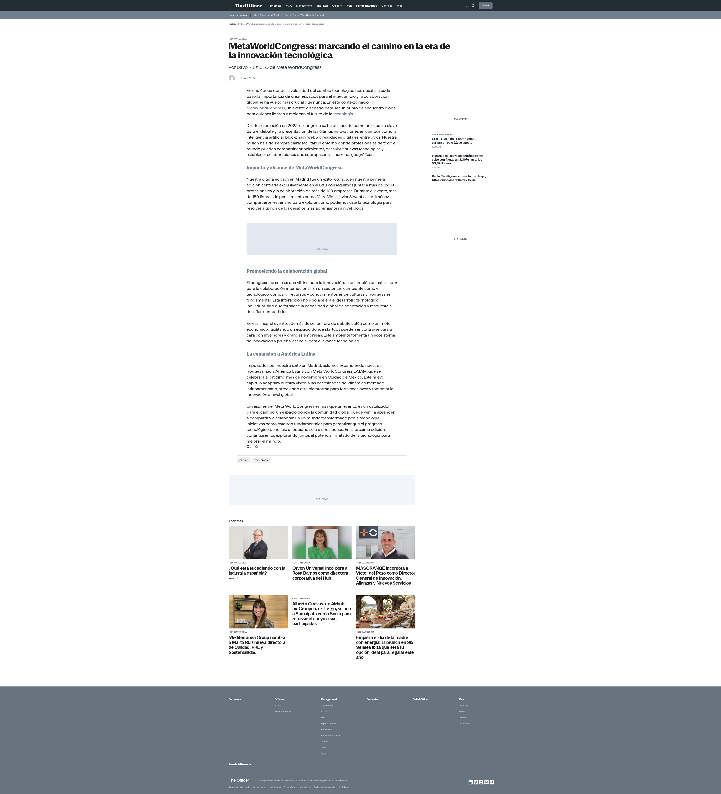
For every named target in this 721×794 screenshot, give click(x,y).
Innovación (326, 729)
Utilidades (464, 723)
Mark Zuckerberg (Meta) (266, 15)
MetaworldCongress (266, 108)
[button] (231, 5)
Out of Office (420, 699)
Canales (463, 717)
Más (461, 699)
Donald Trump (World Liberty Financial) (304, 15)
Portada (232, 24)
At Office (463, 705)
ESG (323, 717)
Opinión (244, 460)
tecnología (343, 113)
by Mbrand (344, 787)
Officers (279, 699)
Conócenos (259, 787)
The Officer (239, 780)
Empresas (235, 699)
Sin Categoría (238, 38)
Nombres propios (238, 15)
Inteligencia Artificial (331, 735)
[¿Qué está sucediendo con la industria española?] (258, 542)
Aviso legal (305, 787)
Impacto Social (328, 723)
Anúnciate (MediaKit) (239, 787)
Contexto (372, 699)
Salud (323, 753)
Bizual (324, 711)
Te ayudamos (290, 787)
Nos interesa (274, 787)
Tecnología (262, 460)
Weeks (462, 711)
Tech (323, 747)
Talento (324, 741)
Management (329, 699)
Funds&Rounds (240, 764)
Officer (485, 5)
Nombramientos (283, 711)
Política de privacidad (325, 787)
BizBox (278, 705)
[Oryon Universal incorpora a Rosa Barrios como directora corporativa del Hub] (322, 542)
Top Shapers (327, 705)
